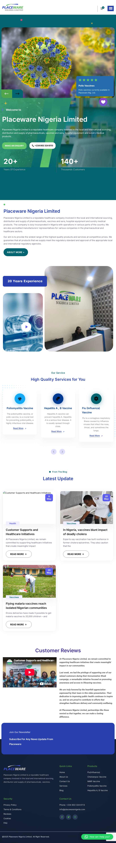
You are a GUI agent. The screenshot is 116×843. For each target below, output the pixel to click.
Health (12, 523)
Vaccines (71, 523)
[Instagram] (75, 817)
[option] (58, 62)
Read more (17, 554)
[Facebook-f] (62, 817)
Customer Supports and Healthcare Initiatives (22, 532)
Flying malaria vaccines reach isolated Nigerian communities (26, 606)
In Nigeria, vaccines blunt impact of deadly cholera (85, 532)
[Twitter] (68, 817)
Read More (18, 431)
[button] (111, 8)
